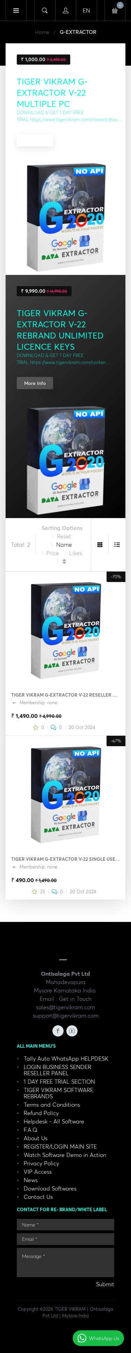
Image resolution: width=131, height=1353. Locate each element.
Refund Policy (41, 1113)
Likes (75, 553)
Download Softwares (50, 1188)
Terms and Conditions (52, 1104)
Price (52, 553)
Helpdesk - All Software (54, 1121)
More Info (35, 140)
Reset (64, 536)
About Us (36, 1138)
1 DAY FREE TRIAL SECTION (59, 1081)
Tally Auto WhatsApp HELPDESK (66, 1058)
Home (42, 32)
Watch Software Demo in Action (65, 1154)
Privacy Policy (41, 1163)
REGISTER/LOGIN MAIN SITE (60, 1146)
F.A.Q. (31, 1129)
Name (64, 544)
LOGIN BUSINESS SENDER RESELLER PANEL (57, 1070)
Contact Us (38, 1196)
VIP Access (38, 1171)
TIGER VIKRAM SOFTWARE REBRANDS (58, 1093)
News (31, 1180)
